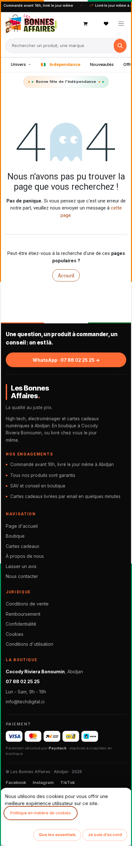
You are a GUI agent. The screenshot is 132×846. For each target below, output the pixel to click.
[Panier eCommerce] (86, 24)
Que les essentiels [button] (57, 834)
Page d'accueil (22, 526)
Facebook (16, 782)
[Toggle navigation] (121, 23)
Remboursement (23, 614)
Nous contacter (22, 576)
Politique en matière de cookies (40, 812)
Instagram (43, 782)
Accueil (66, 275)
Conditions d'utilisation (29, 644)
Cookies (14, 634)
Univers (18, 64)
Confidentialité (21, 624)
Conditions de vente (27, 603)
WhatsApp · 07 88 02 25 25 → (66, 360)
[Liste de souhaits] (106, 24)
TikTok (67, 782)
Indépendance (65, 64)
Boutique (15, 536)
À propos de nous (25, 556)
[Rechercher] (120, 46)
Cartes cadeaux (22, 546)
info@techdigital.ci (25, 701)
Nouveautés (102, 64)
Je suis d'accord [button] (105, 834)
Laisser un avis (21, 566)
